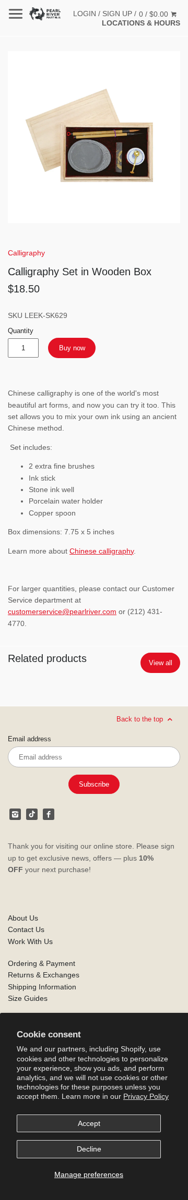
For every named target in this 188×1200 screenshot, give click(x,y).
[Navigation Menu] (16, 14)
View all (160, 663)
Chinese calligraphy (101, 551)
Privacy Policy (146, 1096)
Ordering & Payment (41, 963)
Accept (89, 1123)
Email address (29, 739)
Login (84, 13)
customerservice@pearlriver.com (62, 611)
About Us (23, 918)
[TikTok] (32, 814)
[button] (94, 137)
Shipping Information (42, 987)
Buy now (72, 348)
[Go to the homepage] (45, 13)
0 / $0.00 (154, 14)
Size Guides (28, 998)
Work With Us (30, 941)
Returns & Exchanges (43, 975)
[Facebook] (48, 814)
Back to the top (140, 719)
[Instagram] (15, 814)
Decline (89, 1149)
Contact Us (26, 929)
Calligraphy (26, 253)
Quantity (20, 331)
